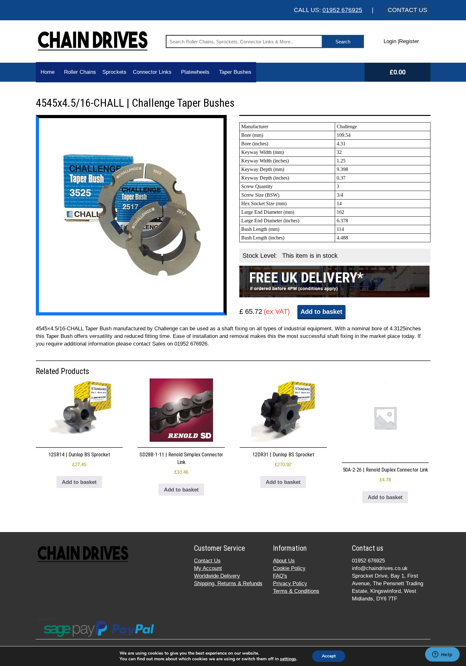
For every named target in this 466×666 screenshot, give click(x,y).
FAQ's (280, 576)
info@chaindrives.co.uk (380, 568)
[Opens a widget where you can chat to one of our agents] (442, 655)
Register (409, 41)
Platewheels (195, 72)
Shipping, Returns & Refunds (228, 583)
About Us (284, 561)
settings (288, 659)
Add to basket (321, 311)
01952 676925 (342, 10)
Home (48, 72)
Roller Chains (80, 72)
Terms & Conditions (296, 591)
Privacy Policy (290, 583)
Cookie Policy (289, 568)
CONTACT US (407, 10)
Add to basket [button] (79, 482)
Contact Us (207, 561)
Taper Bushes (235, 72)
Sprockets (114, 72)
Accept (329, 656)
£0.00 (397, 72)
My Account (208, 568)
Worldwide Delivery (217, 576)
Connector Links (152, 72)
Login (390, 41)
